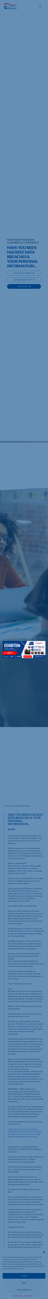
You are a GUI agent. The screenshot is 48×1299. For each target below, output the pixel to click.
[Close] (41, 645)
